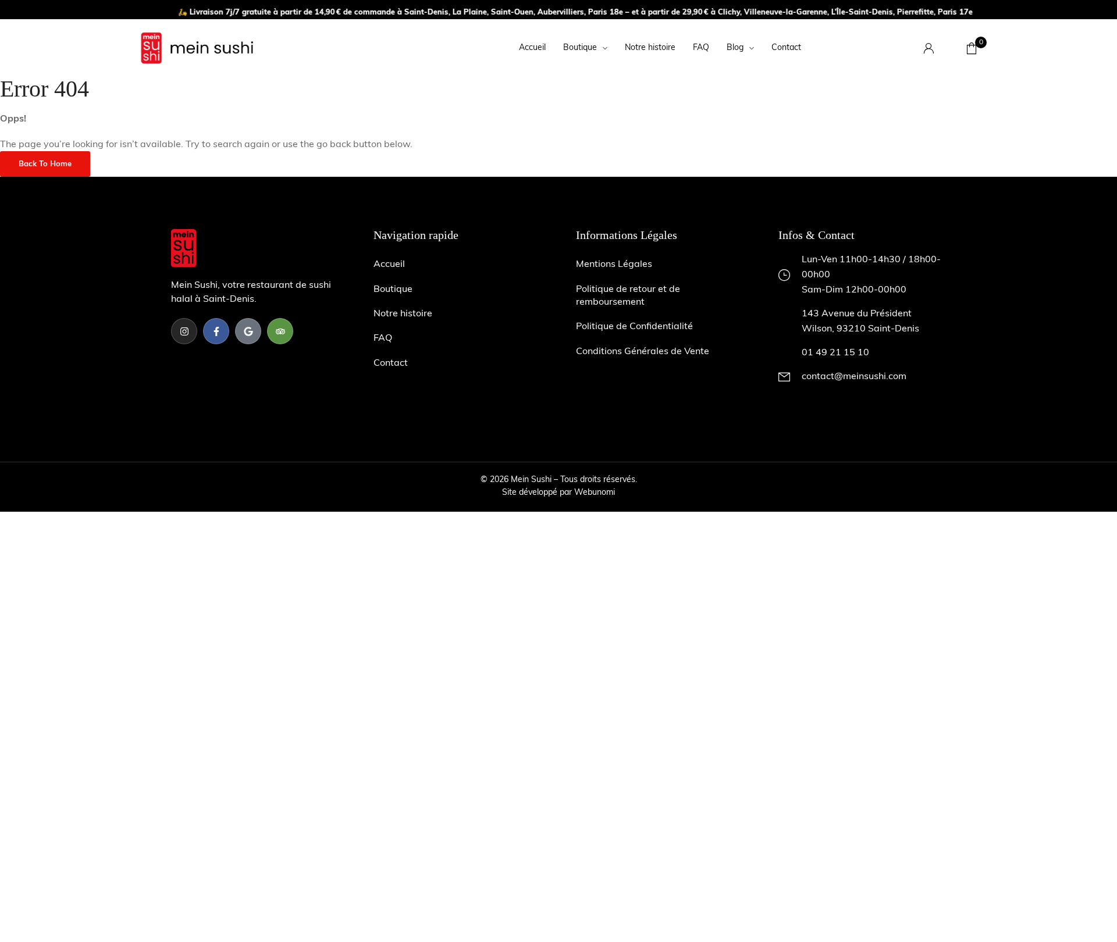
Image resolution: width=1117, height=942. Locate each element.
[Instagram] (184, 331)
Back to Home (45, 164)
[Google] (248, 331)
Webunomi (594, 492)
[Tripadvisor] (280, 331)
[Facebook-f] (216, 331)
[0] (971, 48)
